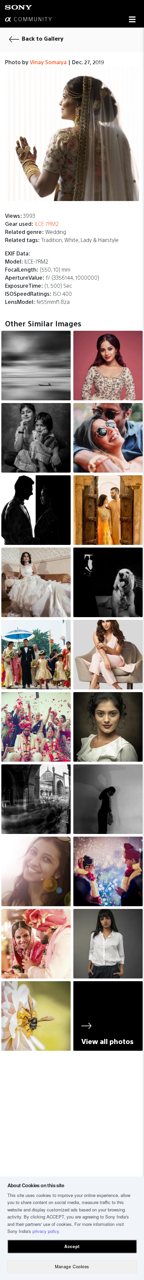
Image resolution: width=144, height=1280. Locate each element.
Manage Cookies (72, 1267)
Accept (71, 1246)
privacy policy (45, 1231)
